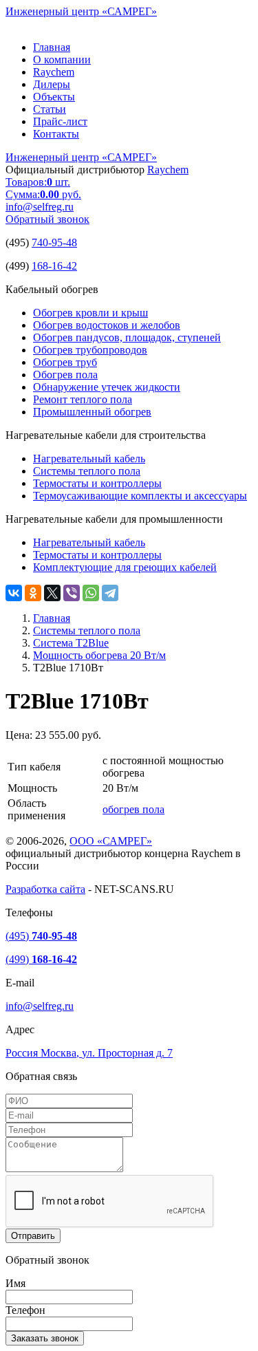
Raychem (53, 72)
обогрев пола (133, 809)
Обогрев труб (65, 362)
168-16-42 (54, 266)
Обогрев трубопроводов (90, 350)
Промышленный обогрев (92, 412)
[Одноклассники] (33, 593)
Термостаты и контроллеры (97, 483)
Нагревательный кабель (89, 458)
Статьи (49, 109)
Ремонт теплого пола (82, 399)
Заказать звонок (44, 1338)
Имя (15, 1283)
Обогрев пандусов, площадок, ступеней (127, 337)
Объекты (54, 96)
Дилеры (51, 84)
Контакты (56, 134)
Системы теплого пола (86, 471)
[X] (52, 593)
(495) (41, 936)
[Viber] (71, 593)
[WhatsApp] (91, 593)
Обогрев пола (65, 374)
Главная (51, 47)
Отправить (33, 1236)
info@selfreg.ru (40, 207)
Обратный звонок (47, 219)
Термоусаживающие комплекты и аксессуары (140, 495)
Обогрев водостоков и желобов (106, 325)
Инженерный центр (81, 11)
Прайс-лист (60, 121)
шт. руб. (43, 188)
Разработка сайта (45, 889)
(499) (41, 959)
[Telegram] (110, 593)
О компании (62, 59)
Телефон (25, 1310)
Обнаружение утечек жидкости (106, 387)
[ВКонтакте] (14, 593)
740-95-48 (54, 242)
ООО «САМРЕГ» (110, 841)
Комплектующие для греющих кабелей (125, 567)
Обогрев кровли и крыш (90, 312)
